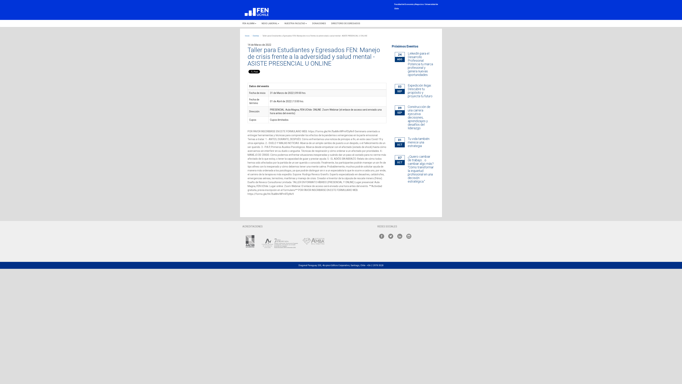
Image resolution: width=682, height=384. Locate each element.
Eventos (256, 36)
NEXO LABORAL (269, 23)
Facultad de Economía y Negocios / (409, 4)
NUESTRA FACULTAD (295, 23)
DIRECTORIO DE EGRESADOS (345, 23)
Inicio (247, 36)
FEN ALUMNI (248, 23)
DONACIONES (319, 23)
